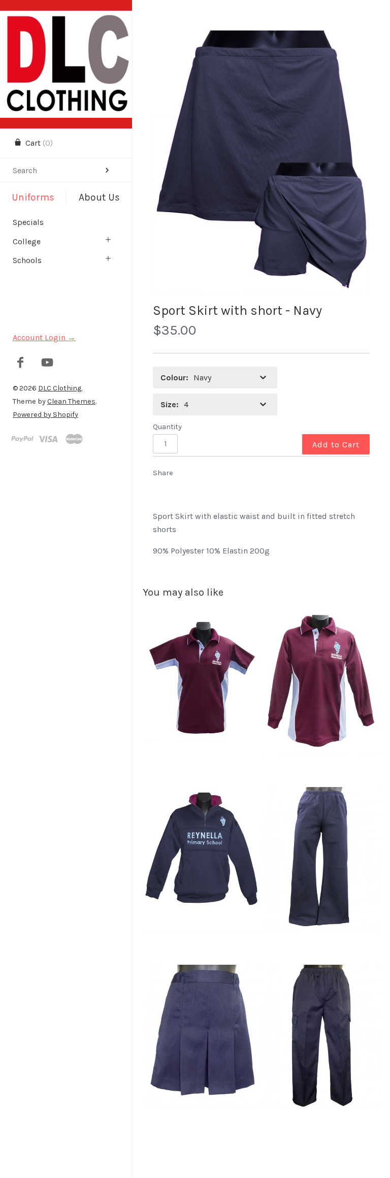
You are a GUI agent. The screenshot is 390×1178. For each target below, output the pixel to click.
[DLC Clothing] (66, 19)
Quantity (167, 426)
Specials (28, 222)
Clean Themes (71, 401)
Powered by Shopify (45, 414)
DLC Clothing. (60, 388)
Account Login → (44, 337)
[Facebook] (20, 363)
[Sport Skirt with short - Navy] (261, 162)
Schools (27, 260)
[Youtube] (47, 363)
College (27, 241)
